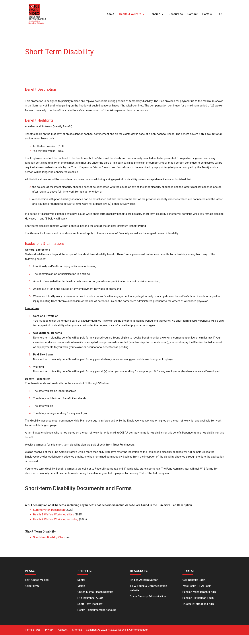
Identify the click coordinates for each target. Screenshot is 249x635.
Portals (207, 14)
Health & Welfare (130, 14)
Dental (81, 579)
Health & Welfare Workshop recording (55, 519)
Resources (176, 14)
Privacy (49, 629)
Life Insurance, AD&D (90, 598)
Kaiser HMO (32, 585)
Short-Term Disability (89, 604)
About (110, 14)
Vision (81, 585)
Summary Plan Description (49, 509)
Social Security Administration (148, 596)
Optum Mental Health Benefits (95, 592)
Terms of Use (32, 629)
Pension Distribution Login (198, 598)
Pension (155, 14)
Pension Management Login (199, 592)
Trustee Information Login (198, 604)
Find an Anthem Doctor (144, 579)
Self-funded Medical (37, 579)
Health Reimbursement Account (96, 610)
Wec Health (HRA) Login (196, 585)
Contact (192, 14)
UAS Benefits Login (193, 579)
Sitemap (77, 629)
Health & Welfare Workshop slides (53, 514)
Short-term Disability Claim (49, 537)
